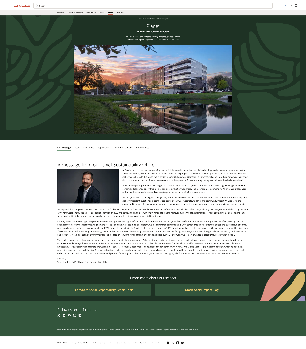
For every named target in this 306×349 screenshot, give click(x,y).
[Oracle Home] (22, 5)
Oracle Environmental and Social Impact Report (153, 19)
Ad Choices (111, 343)
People (101, 12)
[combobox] (153, 6)
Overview (60, 12)
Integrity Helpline (144, 343)
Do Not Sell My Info (84, 343)
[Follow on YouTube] (69, 315)
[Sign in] (291, 5)
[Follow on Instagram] (74, 315)
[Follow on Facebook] (64, 315)
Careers (119, 343)
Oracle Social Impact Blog (202, 290)
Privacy (73, 343)
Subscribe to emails (130, 343)
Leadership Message (75, 12)
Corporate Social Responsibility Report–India (104, 290)
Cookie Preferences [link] (99, 343)
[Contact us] (296, 5)
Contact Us (155, 343)
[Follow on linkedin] (79, 315)
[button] (10, 5)
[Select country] (286, 5)
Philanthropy (91, 12)
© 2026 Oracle (62, 343)
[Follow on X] (58, 315)
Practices (120, 12)
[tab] (64, 147)
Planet (110, 12)
